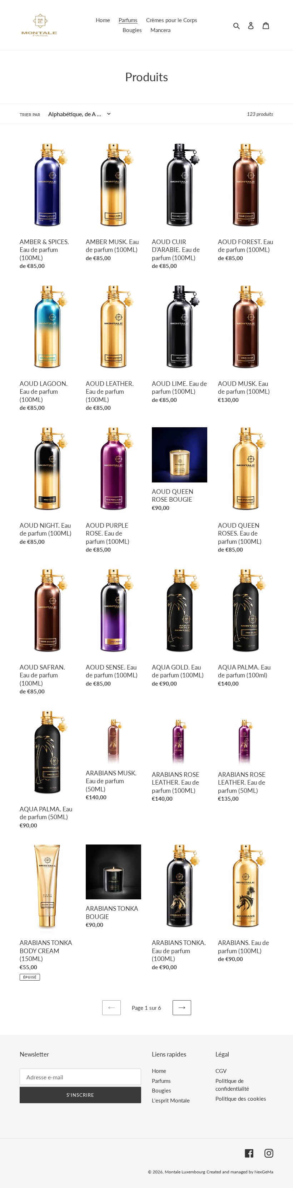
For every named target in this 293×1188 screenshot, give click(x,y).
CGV (221, 1071)
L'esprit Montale (171, 1100)
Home (159, 1071)
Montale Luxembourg (185, 1171)
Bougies (161, 1090)
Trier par (30, 114)
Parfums (161, 1081)
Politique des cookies (240, 1098)
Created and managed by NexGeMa (240, 1171)
